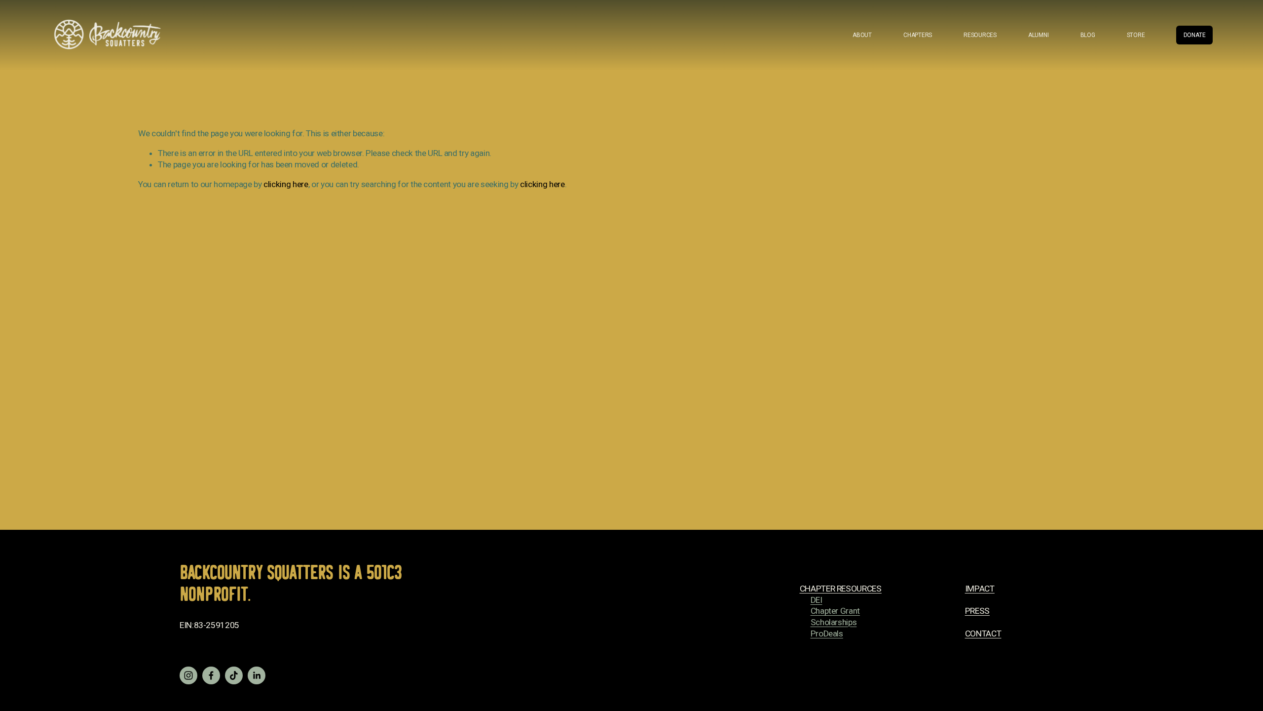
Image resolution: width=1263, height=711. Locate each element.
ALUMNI (1038, 35)
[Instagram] (188, 675)
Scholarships (834, 622)
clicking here (285, 184)
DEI (816, 600)
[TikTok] (234, 675)
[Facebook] (211, 675)
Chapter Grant (835, 611)
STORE (1136, 35)
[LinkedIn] (256, 675)
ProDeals (827, 633)
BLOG (1087, 35)
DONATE (1195, 35)
